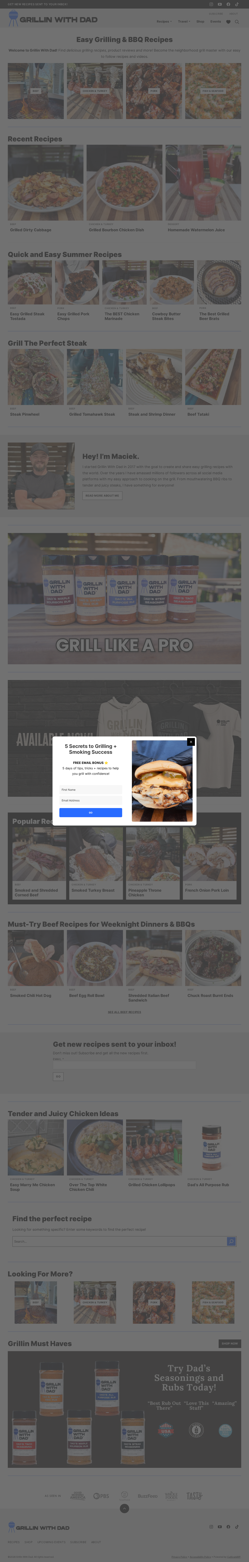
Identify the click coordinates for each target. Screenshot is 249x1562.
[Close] (191, 742)
